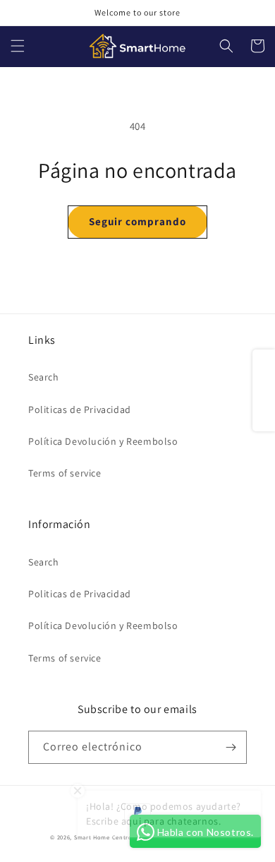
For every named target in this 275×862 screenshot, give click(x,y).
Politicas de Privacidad (79, 409)
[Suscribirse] (230, 747)
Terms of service (65, 473)
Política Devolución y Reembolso (103, 441)
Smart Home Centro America (116, 837)
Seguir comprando (137, 221)
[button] (17, 45)
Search (43, 377)
